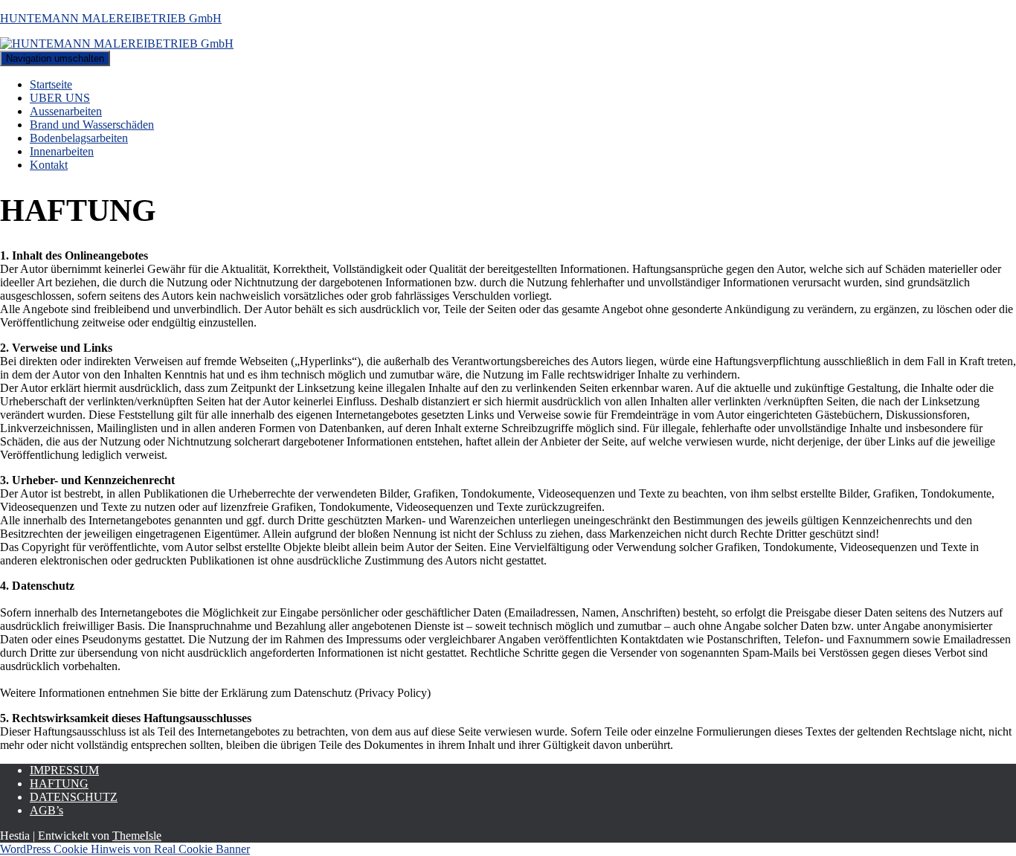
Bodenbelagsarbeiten (79, 138)
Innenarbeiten (62, 151)
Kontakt (49, 164)
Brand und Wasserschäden (92, 124)
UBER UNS (60, 97)
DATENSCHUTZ (74, 797)
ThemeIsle (136, 835)
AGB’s (46, 810)
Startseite (51, 84)
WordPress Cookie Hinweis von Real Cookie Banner (125, 849)
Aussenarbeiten (66, 111)
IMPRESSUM (64, 770)
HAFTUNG (59, 783)
